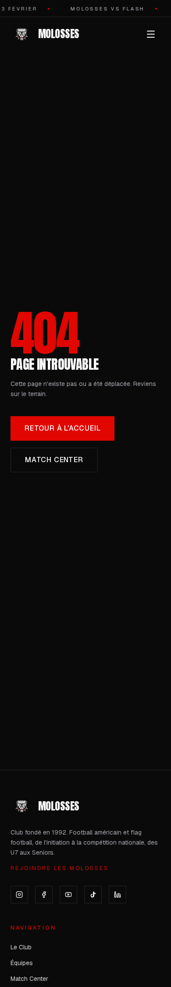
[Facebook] (44, 894)
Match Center (54, 459)
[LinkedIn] (117, 894)
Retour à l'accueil (62, 428)
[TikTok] (93, 894)
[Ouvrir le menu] (150, 34)
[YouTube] (68, 894)
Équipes (22, 963)
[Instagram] (19, 894)
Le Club (21, 947)
